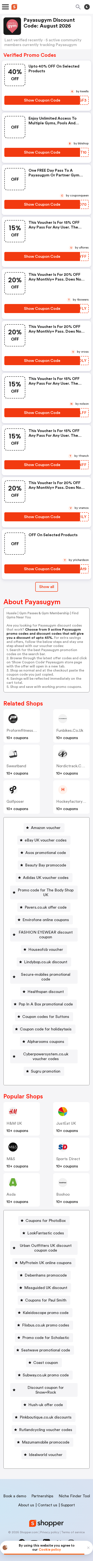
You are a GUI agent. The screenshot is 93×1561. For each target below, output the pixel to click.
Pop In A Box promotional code (46, 1004)
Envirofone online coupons (45, 920)
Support (68, 1505)
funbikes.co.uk (69, 730)
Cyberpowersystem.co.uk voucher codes (45, 1056)
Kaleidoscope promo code (46, 1313)
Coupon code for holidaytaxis (46, 1029)
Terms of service (73, 1532)
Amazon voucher (46, 828)
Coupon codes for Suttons (45, 1017)
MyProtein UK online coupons (46, 1263)
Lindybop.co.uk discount (45, 962)
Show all (46, 587)
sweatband (16, 766)
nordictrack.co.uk (72, 766)
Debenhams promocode (46, 1275)
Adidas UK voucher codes (46, 878)
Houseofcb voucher (45, 949)
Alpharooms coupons (45, 1042)
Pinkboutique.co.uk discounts (46, 1417)
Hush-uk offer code (45, 1405)
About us (26, 1505)
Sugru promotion (45, 1071)
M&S (10, 1159)
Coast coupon (45, 1363)
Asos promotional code (45, 853)
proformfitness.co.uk (25, 730)
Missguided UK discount (45, 1288)
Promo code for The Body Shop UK (46, 892)
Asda (11, 1194)
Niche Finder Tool (74, 1496)
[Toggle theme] (87, 7)
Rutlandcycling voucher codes (45, 1430)
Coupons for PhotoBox (46, 1221)
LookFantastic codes (45, 1233)
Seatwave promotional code (45, 1350)
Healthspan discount (45, 992)
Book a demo (14, 1496)
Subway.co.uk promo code (46, 1375)
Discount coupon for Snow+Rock (45, 1390)
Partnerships (42, 1496)
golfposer (15, 801)
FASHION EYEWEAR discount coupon (46, 934)
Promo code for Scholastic (45, 1338)
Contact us (47, 1505)
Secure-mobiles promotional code (45, 977)
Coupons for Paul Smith (45, 1300)
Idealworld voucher (46, 1455)
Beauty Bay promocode (45, 865)
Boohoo (63, 1194)
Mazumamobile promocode (45, 1442)
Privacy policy (49, 1532)
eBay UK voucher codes (46, 840)
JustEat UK (66, 1123)
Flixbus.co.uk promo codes (45, 1325)
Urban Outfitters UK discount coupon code (46, 1248)
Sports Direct (68, 1159)
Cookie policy (50, 1549)
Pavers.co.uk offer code (46, 907)
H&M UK (14, 1123)
